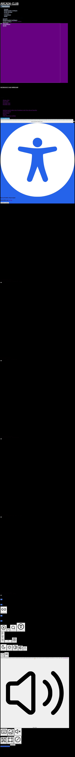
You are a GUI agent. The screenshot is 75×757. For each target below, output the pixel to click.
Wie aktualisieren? (66, 657)
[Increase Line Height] (1, 615)
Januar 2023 (5, 101)
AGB (10, 87)
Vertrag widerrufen (5, 118)
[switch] (1, 282)
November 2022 (6, 104)
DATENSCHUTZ (4, 87)
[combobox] (36, 121)
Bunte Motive (6, 113)
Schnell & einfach (7, 111)
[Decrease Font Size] (1, 604)
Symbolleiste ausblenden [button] (4, 202)
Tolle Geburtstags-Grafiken (9, 116)
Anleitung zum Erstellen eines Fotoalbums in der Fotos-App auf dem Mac (20, 110)
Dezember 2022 (6, 103)
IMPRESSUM (15, 87)
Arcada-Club (9, 3)
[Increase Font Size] (1, 599)
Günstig (5, 114)
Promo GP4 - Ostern (16, 21)
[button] (5, 6)
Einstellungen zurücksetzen (5, 746)
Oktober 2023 (6, 100)
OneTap (10, 200)
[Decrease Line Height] (1, 621)
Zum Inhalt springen (5, 744)
